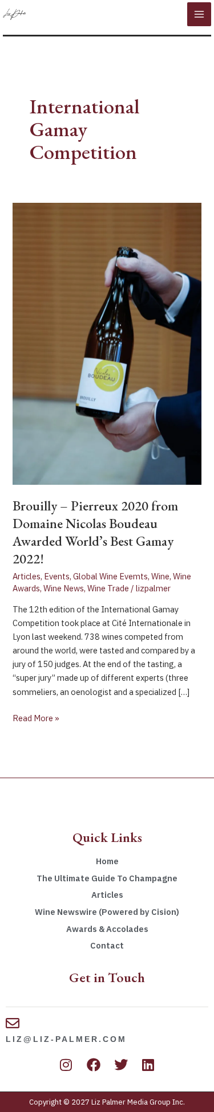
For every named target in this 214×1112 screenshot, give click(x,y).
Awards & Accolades (107, 928)
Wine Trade (108, 588)
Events (57, 576)
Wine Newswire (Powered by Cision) (107, 911)
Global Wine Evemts (110, 576)
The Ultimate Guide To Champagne (107, 878)
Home (107, 861)
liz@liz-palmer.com (66, 1039)
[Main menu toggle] (199, 14)
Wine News (63, 588)
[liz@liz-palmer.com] (12, 1023)
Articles (27, 576)
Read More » (36, 717)
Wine (160, 576)
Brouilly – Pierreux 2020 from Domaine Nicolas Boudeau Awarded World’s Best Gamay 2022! (95, 532)
